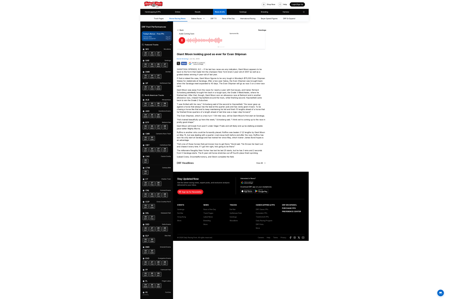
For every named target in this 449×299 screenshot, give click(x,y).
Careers (261, 237)
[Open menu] (304, 12)
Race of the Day (209, 209)
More (179, 221)
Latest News (208, 217)
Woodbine (234, 221)
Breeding (264, 12)
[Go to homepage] (153, 4)
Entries (177, 12)
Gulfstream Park (236, 213)
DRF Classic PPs (262, 209)
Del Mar (180, 213)
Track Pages (208, 213)
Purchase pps (289, 208)
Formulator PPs (261, 213)
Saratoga (242, 12)
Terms (275, 237)
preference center (291, 211)
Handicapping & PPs (153, 12)
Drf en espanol (289, 205)
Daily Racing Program (264, 221)
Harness (286, 12)
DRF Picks (260, 224)
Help (268, 237)
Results (197, 12)
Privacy (283, 237)
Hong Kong (181, 217)
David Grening (182, 59)
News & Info (220, 12)
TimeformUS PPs (262, 217)
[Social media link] (290, 237)
